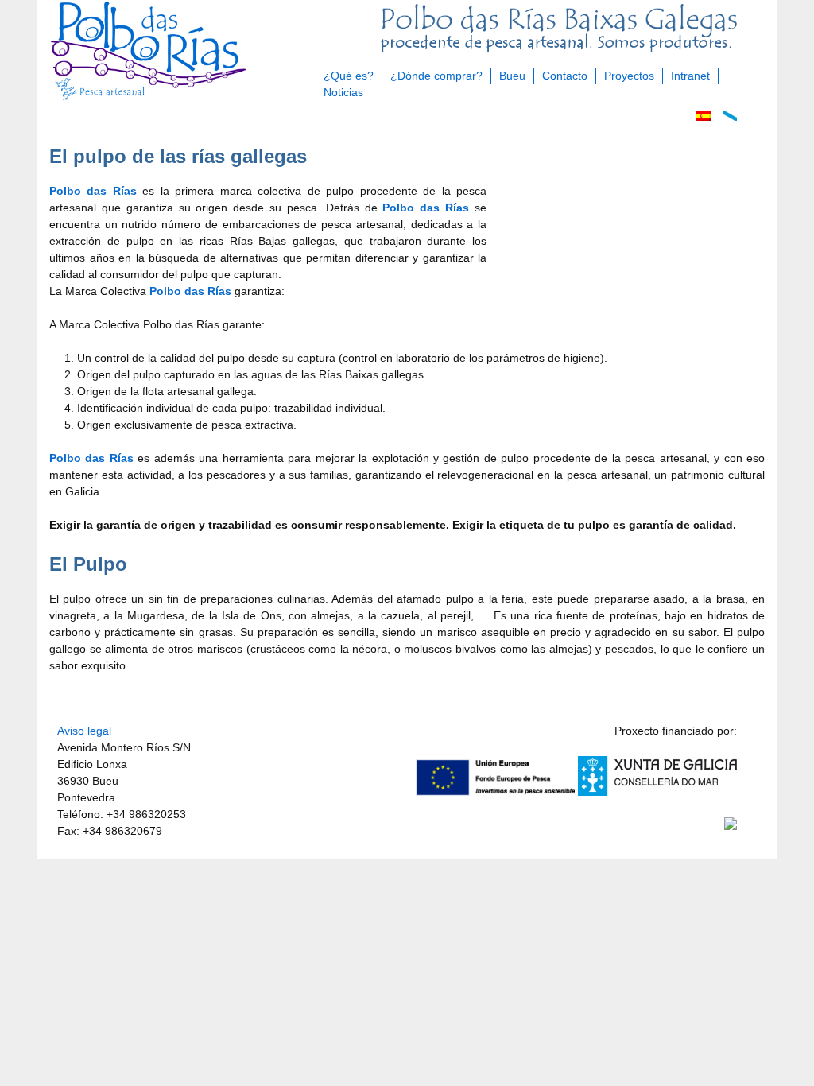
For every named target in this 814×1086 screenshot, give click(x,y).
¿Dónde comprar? (436, 75)
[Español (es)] (703, 117)
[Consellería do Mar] (657, 791)
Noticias (343, 92)
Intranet (690, 75)
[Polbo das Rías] (148, 98)
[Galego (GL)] (730, 117)
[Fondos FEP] (495, 791)
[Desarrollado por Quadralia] (730, 826)
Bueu (512, 75)
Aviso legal (84, 730)
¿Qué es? (349, 75)
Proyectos (629, 75)
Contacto (564, 75)
